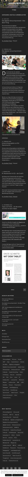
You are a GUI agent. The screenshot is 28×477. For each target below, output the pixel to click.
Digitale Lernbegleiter (14, 364)
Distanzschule (6, 369)
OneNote (5, 385)
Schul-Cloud (6, 390)
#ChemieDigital (6, 359)
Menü (14, 9)
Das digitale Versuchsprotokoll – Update (11, 311)
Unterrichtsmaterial (7, 395)
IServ (11, 377)
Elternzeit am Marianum (8, 299)
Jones (15, 377)
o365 (22, 382)
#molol (19, 359)
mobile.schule (12, 382)
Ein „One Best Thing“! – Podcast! (9, 196)
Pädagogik (5, 387)
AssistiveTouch (15, 362)
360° (4, 362)
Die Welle (5, 364)
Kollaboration (6, 379)
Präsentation (18, 385)
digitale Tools (21, 367)
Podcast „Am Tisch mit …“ (15, 225)
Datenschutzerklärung (17, 475)
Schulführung (14, 390)
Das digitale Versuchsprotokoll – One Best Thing (13, 303)
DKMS (23, 369)
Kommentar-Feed (6, 339)
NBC (18, 382)
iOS (3, 377)
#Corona (14, 359)
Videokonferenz (7, 397)
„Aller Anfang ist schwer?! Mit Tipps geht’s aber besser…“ (13, 239)
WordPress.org (5, 342)
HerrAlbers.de (17, 3)
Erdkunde (5, 372)
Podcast (11, 385)
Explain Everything (13, 372)
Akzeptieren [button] (8, 475)
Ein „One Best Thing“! (7, 163)
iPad (7, 377)
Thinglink (22, 392)
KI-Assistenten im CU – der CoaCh (12, 173)
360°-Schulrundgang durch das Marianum (12, 307)
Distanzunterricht (15, 369)
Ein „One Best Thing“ (7, 41)
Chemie (22, 362)
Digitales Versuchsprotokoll (9, 367)
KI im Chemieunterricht (7, 324)
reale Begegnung (14, 387)
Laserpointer (14, 379)
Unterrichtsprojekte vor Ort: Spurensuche (12, 315)
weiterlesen (5, 138)
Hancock (12, 374)
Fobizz (21, 372)
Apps (8, 362)
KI (19, 377)
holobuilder (19, 374)
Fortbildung (5, 374)
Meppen (5, 382)
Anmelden (4, 333)
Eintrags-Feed (5, 336)
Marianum (21, 379)
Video (15, 395)
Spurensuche (6, 392)
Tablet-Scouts (14, 392)
